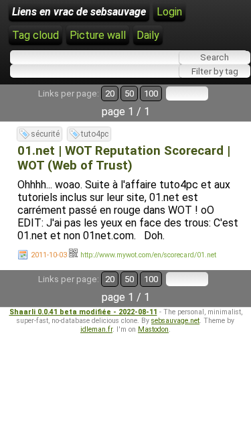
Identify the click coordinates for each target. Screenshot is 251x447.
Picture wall (98, 35)
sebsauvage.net (175, 320)
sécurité (45, 134)
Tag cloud (35, 35)
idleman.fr (96, 329)
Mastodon (153, 329)
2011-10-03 (49, 255)
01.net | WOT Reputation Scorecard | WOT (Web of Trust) (123, 158)
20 (109, 93)
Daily (148, 35)
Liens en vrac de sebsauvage (79, 11)
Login (169, 11)
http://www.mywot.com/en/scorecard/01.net (148, 255)
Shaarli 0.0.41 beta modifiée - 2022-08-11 (83, 312)
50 (129, 93)
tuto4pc (94, 134)
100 (151, 93)
